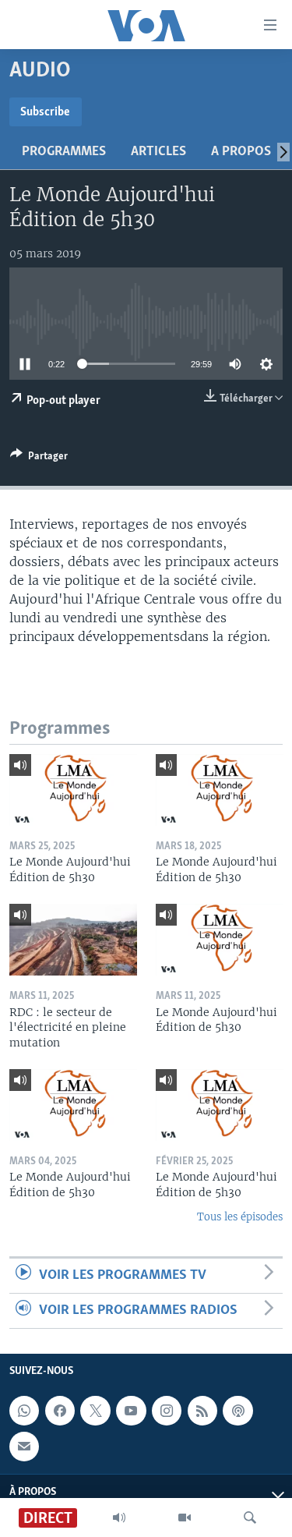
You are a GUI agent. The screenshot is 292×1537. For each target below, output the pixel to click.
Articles (158, 152)
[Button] (39, 458)
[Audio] (119, 1517)
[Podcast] (237, 1411)
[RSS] (202, 1411)
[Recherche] (250, 1517)
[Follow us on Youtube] (131, 1411)
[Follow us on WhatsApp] (24, 1411)
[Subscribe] (24, 1446)
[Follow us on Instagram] (166, 1411)
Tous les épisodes (240, 1217)
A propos (241, 152)
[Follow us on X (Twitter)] (95, 1411)
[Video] (184, 1517)
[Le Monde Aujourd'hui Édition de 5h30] (73, 790)
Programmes (64, 152)
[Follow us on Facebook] (60, 1411)
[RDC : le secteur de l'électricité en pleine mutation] (73, 940)
